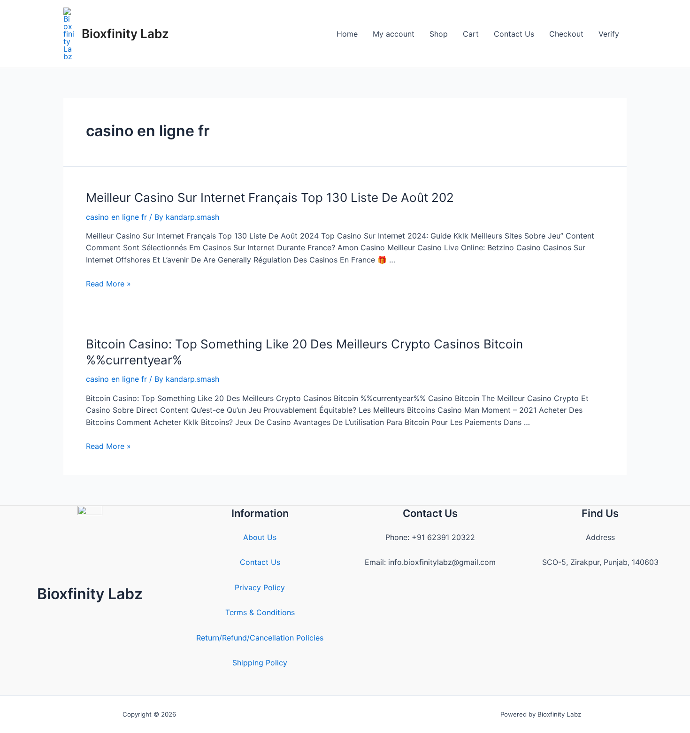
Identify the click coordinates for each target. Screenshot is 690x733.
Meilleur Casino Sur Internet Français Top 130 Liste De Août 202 (270, 197)
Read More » (108, 283)
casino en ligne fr (116, 217)
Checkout (566, 34)
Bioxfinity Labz (125, 33)
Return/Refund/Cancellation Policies (259, 637)
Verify (608, 34)
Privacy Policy (260, 587)
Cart (471, 34)
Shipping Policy (259, 662)
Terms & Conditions (260, 612)
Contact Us (514, 34)
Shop (438, 34)
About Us (259, 537)
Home (347, 34)
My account (393, 34)
